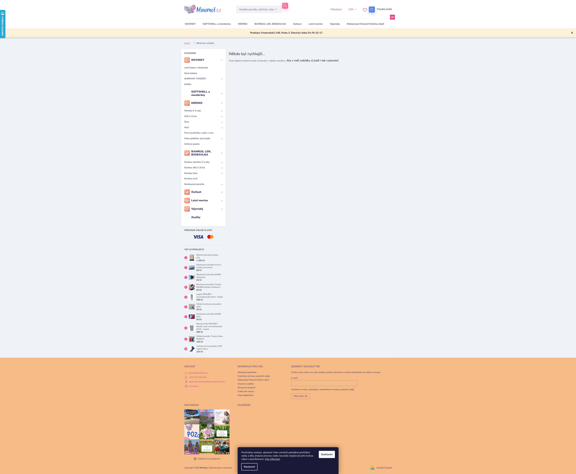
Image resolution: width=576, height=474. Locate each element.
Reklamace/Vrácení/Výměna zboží (253, 379)
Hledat (285, 6)
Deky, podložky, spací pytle (197, 138)
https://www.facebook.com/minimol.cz (207, 381)
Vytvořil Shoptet (384, 467)
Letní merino (199, 200)
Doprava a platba (246, 383)
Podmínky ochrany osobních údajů (254, 376)
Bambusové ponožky (194, 184)
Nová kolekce (190, 73)
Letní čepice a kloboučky (196, 67)
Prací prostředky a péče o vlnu (199, 132)
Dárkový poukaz (192, 144)
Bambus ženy (190, 173)
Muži (186, 127)
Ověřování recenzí (246, 391)
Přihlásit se (300, 396)
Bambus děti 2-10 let (194, 167)
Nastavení (249, 466)
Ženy (186, 121)
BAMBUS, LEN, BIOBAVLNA (201, 153)
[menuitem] (190, 24)
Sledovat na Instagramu (209, 458)
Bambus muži (190, 178)
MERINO (197, 103)
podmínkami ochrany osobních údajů (337, 389)
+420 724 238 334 (197, 377)
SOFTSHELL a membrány (200, 93)
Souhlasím (327, 454)
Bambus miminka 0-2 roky (196, 162)
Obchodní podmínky (247, 372)
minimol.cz (194, 386)
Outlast (196, 192)
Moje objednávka (245, 395)
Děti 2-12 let (190, 116)
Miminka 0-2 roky (192, 110)
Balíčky (187, 84)
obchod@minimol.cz (198, 372)
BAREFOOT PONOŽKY (195, 78)
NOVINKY (197, 60)
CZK (351, 9)
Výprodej (197, 209)
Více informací (272, 459)
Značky (195, 217)
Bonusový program (247, 387)
